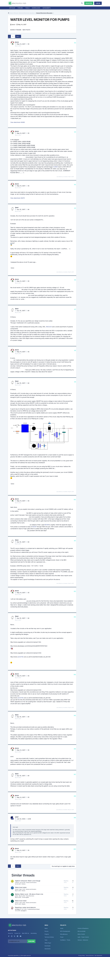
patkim (16, 895)
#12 (75, 591)
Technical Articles (49, 937)
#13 (75, 617)
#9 (75, 381)
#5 (75, 208)
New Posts (26, 30)
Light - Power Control (83, 937)
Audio (61, 928)
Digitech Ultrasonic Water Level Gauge (27, 881)
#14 (75, 674)
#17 (75, 774)
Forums (20, 8)
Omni (16, 207)
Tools (27, 8)
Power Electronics (30, 895)
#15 (75, 715)
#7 (75, 309)
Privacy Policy (81, 955)
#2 (75, 42)
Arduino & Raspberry (83, 928)
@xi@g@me (18, 909)
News (46, 928)
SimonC (17, 889)
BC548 (47, 525)
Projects (47, 934)
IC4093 (55, 167)
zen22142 (21, 657)
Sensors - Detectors (83, 940)
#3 (75, 132)
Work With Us (25, 933)
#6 (75, 279)
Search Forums (15, 30)
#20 (75, 849)
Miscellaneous (63, 934)
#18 (75, 796)
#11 (75, 540)
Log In (98, 3)
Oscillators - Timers (65, 940)
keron (13, 24)
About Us (10, 933)
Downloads (47, 945)
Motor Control (81, 934)
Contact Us (17, 933)
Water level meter (21, 887)
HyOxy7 (17, 902)
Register (89, 3)
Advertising (34, 933)
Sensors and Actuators (31, 882)
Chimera (17, 882)
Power (61, 937)
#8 (75, 350)
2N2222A (49, 326)
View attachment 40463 (17, 122)
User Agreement (98, 955)
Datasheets (46, 8)
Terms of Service (90, 955)
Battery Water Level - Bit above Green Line (29, 894)
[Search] (82, 3)
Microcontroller (81, 931)
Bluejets (23, 904)
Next (17, 36)
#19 (75, 817)
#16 (75, 748)
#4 (75, 184)
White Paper (48, 943)
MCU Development (65, 931)
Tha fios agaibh (25, 897)
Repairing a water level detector (25, 907)
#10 (75, 499)
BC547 (34, 526)
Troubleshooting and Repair (33, 909)
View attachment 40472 (17, 198)
